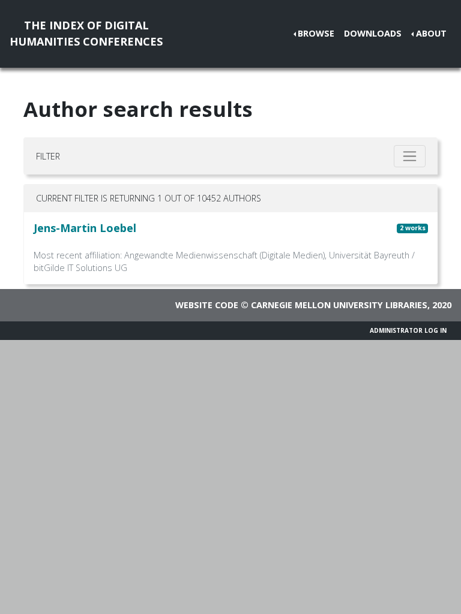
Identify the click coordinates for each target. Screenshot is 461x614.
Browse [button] (316, 33)
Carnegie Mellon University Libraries (339, 305)
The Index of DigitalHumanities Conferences (86, 33)
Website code (206, 305)
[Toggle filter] (410, 156)
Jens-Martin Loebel (85, 228)
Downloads (373, 33)
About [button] (431, 33)
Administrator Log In (408, 330)
